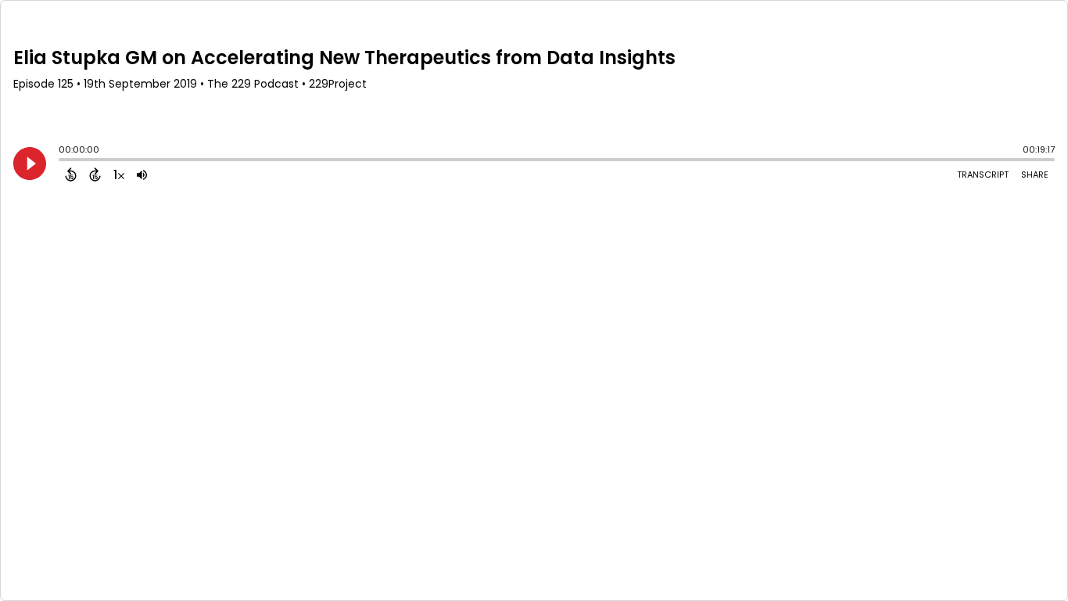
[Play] (29, 163)
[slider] (62, 161)
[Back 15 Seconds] (71, 174)
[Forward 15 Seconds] (95, 174)
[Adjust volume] (142, 174)
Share (1034, 174)
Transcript (983, 174)
